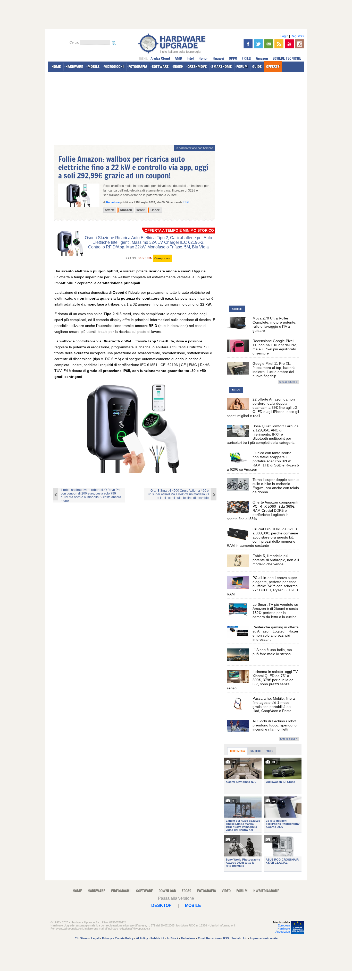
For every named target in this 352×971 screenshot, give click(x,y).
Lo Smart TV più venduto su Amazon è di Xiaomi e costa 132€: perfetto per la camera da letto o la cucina (275, 610)
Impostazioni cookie (264, 938)
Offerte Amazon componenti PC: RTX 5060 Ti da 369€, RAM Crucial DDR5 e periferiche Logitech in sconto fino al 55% (262, 510)
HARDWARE (74, 66)
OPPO (233, 58)
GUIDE (257, 66)
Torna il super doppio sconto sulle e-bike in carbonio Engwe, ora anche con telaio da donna (276, 486)
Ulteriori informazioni (222, 925)
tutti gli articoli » (288, 381)
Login (284, 36)
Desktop (161, 905)
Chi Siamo (82, 938)
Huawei (218, 58)
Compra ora (162, 258)
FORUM (242, 66)
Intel (190, 58)
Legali (95, 938)
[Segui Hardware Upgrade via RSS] (278, 43)
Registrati (297, 36)
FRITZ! (246, 58)
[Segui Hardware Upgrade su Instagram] (299, 43)
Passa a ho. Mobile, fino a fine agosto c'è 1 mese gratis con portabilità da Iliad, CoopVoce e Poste (274, 704)
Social (235, 938)
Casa (186, 202)
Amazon (262, 58)
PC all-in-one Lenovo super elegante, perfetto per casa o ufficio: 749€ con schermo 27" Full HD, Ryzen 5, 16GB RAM (262, 586)
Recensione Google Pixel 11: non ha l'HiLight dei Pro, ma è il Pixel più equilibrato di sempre (275, 347)
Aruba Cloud (160, 58)
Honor (203, 58)
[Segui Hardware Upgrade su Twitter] (258, 43)
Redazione (188, 938)
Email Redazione (209, 938)
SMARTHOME (221, 66)
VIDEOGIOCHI (114, 66)
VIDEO (226, 891)
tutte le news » (289, 738)
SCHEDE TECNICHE (287, 58)
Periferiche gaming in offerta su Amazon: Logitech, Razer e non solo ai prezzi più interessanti (276, 633)
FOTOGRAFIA (137, 66)
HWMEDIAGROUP (266, 891)
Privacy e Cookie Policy (117, 938)
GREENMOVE (197, 66)
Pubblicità (157, 938)
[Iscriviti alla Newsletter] (268, 43)
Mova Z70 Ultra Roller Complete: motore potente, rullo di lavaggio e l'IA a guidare (274, 324)
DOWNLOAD (167, 891)
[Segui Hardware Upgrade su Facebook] (248, 43)
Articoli (237, 309)
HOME (56, 66)
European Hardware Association (282, 928)
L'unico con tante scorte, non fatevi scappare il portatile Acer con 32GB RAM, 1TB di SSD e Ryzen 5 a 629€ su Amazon (263, 461)
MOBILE (93, 66)
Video (269, 751)
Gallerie (255, 751)
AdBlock (172, 938)
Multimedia (237, 751)
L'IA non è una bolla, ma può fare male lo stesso (272, 652)
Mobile (193, 905)
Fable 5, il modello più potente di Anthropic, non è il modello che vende (276, 560)
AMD (178, 58)
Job (244, 938)
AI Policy (142, 938)
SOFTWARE (160, 66)
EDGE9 (178, 66)
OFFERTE (272, 66)
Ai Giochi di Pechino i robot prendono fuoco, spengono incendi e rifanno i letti (275, 725)
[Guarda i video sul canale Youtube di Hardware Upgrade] (289, 43)
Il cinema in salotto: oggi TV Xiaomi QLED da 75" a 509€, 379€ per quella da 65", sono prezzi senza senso (262, 680)
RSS (226, 938)
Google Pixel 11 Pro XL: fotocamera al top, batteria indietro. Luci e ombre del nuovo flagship (274, 369)
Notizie (236, 390)
